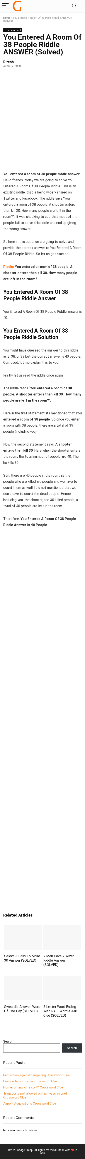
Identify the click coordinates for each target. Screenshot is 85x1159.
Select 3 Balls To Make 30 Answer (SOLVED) (22, 958)
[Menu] (5, 6)
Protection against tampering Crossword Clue (36, 1075)
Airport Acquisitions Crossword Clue (29, 1103)
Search (8, 1041)
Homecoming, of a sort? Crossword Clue (33, 1087)
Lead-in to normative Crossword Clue (30, 1081)
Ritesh (8, 62)
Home (6, 17)
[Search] (74, 6)
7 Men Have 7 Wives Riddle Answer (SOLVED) (59, 960)
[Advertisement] (42, 119)
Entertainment (13, 30)
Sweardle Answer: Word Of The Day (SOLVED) (22, 1009)
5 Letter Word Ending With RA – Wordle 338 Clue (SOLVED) (60, 1011)
